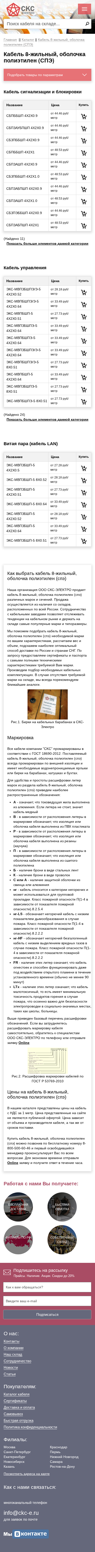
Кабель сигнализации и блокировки (43, 91)
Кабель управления (25, 267)
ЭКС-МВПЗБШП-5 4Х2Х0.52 (20, 516)
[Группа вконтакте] (26, 1534)
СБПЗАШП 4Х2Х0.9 (21, 164)
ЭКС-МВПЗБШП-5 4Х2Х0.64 (20, 528)
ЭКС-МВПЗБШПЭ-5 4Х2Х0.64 (21, 328)
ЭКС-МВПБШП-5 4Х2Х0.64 (19, 376)
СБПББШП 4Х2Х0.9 (22, 116)
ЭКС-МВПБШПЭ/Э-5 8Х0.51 (22, 364)
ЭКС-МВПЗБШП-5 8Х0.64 (26, 504)
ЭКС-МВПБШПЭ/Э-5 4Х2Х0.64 (22, 303)
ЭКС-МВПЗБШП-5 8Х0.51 (26, 540)
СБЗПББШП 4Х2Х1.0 (22, 176)
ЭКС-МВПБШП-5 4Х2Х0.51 (19, 316)
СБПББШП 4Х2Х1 (20, 152)
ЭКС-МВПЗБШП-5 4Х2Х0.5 (20, 467)
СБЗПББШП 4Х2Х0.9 (22, 140)
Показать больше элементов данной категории (47, 243)
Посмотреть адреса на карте (27, 1474)
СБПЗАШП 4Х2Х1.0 (21, 201)
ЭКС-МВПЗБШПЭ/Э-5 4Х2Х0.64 (23, 352)
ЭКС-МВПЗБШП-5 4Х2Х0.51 (20, 491)
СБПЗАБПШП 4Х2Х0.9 (24, 189)
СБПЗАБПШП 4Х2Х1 (22, 225)
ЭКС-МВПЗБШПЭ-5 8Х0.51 (21, 388)
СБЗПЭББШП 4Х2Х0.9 (24, 213)
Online (24, 1043)
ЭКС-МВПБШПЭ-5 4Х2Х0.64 (20, 340)
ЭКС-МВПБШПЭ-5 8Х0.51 (26, 401)
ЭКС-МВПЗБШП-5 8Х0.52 (26, 480)
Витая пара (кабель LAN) (31, 443)
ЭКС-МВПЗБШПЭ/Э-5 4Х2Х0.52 (23, 291)
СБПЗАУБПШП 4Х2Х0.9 (25, 128)
